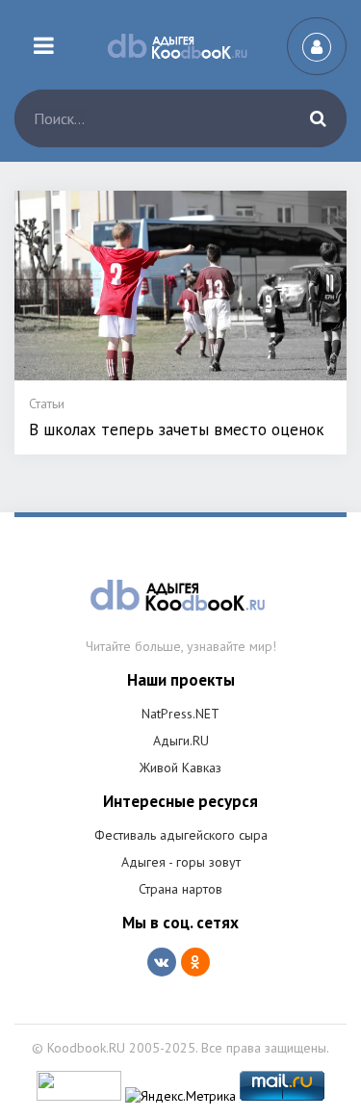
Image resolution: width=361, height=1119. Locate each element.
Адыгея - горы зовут (181, 862)
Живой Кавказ (180, 767)
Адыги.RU (181, 740)
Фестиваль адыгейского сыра (181, 835)
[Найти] (318, 118)
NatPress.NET (180, 713)
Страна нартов (180, 889)
